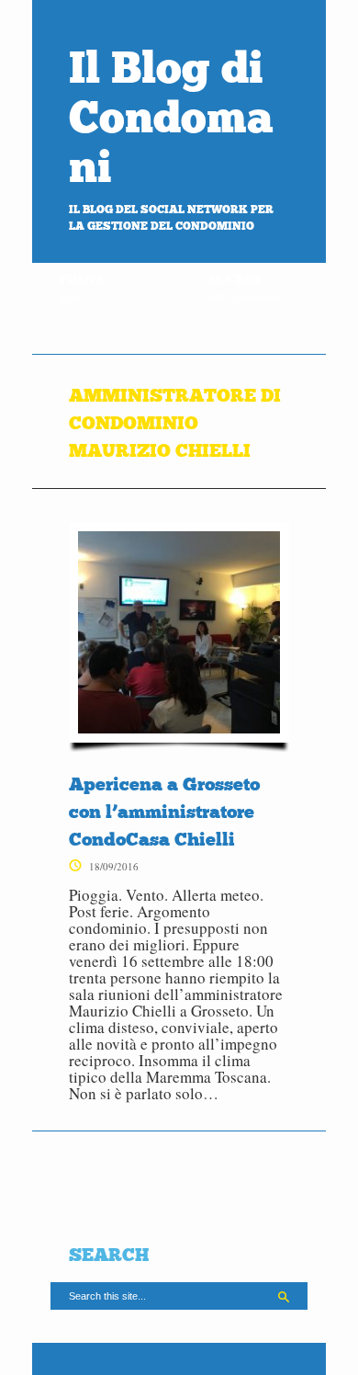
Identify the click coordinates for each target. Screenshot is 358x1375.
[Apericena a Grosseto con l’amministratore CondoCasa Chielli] (179, 637)
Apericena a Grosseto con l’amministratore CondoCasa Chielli (164, 811)
